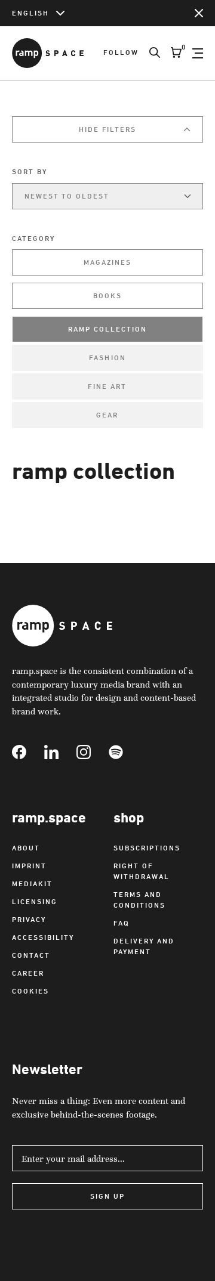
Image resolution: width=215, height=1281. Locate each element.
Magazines (107, 262)
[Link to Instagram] (92, 752)
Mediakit (32, 883)
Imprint (29, 865)
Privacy (29, 919)
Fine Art (107, 386)
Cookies (30, 990)
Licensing (34, 901)
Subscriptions (146, 847)
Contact (31, 955)
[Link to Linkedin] (60, 752)
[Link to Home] (48, 53)
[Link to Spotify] (125, 752)
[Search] (149, 53)
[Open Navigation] (197, 53)
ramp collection (107, 328)
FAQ (121, 922)
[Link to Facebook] (28, 752)
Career (28, 973)
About (26, 847)
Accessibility (43, 937)
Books (107, 295)
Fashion (107, 357)
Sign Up (107, 1196)
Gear (107, 414)
